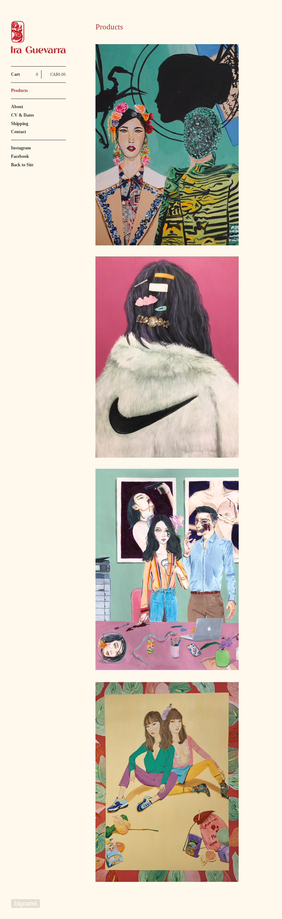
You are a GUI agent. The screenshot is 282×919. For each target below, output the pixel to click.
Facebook (20, 156)
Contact (18, 131)
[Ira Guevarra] (38, 37)
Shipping (19, 123)
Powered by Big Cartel (25, 903)
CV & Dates (22, 115)
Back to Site (22, 164)
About (17, 106)
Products (19, 90)
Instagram (21, 147)
